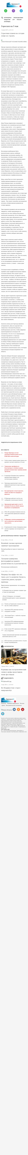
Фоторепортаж (9, 646)
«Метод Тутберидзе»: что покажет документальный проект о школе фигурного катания (14, 598)
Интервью (7, 21)
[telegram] (21, 10)
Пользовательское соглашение (14, 705)
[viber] (13, 10)
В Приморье (7, 17)
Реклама (22, 703)
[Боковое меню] (2, 18)
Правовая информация (13, 703)
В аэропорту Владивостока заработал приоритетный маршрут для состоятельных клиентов (14, 477)
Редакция (3, 703)
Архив (3, 705)
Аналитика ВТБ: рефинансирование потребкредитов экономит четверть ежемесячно (14, 623)
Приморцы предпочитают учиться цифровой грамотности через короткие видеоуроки (15, 485)
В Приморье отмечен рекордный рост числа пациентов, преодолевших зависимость (15, 521)
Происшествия (18, 17)
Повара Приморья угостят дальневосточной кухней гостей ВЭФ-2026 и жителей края (13, 454)
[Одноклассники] (18, 709)
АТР (14, 19)
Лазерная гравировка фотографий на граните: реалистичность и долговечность (13, 561)
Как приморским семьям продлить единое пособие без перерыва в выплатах (14, 492)
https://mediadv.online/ (5, 729)
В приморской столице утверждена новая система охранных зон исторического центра (15, 528)
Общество (7, 19)
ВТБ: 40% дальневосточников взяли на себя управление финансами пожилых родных (15, 513)
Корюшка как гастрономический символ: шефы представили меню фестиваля (13, 672)
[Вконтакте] (14, 709)
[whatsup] (5, 10)
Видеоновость (9, 678)
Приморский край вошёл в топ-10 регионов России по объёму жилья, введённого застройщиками (14, 506)
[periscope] (2, 713)
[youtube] (22, 709)
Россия (19, 19)
